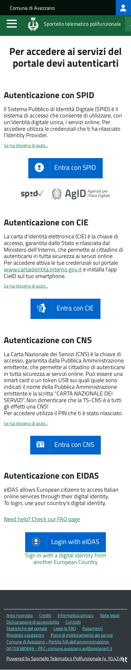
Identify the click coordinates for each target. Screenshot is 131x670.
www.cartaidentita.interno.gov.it (43, 269)
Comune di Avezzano (32, 8)
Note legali (110, 615)
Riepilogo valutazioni (25, 635)
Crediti (45, 615)
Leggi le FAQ (64, 628)
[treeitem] (123, 7)
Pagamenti (92, 628)
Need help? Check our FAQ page (42, 519)
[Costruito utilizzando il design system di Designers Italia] (124, 660)
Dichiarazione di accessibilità (32, 622)
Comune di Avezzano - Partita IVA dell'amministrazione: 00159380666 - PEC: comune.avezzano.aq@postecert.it (59, 645)
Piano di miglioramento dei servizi (82, 635)
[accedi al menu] (12, 23)
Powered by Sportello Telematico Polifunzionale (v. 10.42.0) (64, 658)
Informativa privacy (76, 615)
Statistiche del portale (26, 628)
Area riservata (19, 615)
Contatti (73, 622)
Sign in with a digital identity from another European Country (65, 558)
